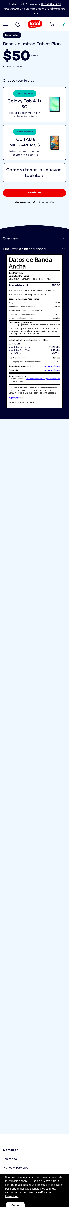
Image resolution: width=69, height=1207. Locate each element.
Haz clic (12, 325)
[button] (5, 24)
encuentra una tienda (19, 9)
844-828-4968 (51, 4)
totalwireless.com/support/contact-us (43, 378)
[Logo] (35, 24)
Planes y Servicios (15, 1168)
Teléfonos (10, 1159)
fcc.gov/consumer (16, 397)
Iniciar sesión (45, 202)
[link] (34, 193)
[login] (17, 24)
